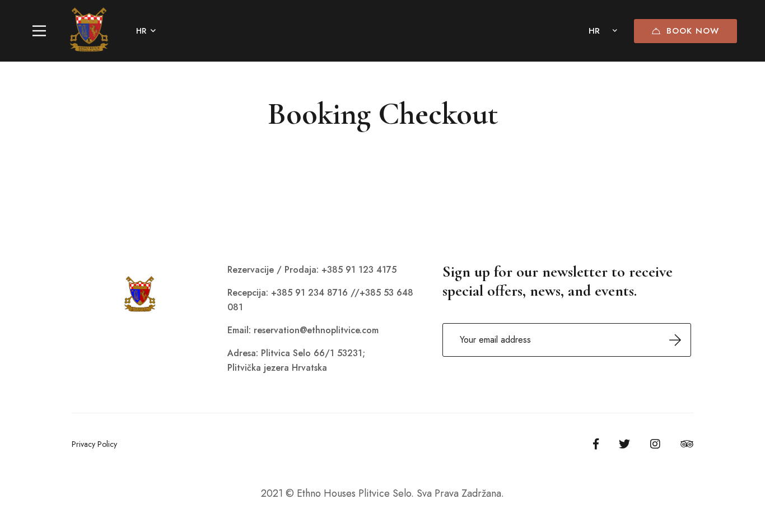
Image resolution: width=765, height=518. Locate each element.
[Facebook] (596, 444)
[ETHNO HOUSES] (89, 31)
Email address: (566, 340)
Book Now (692, 31)
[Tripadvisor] (687, 444)
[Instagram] (655, 444)
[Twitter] (624, 444)
